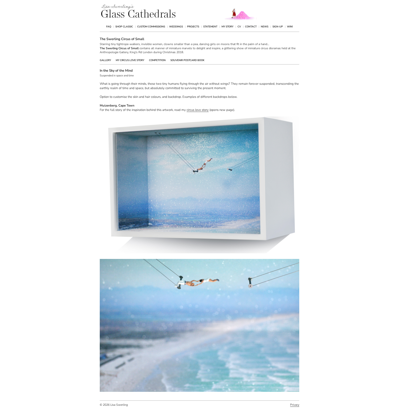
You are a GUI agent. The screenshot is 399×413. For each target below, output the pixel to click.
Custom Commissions (151, 26)
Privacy (294, 405)
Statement (210, 26)
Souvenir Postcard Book (187, 60)
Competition (157, 60)
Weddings (176, 26)
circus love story (198, 110)
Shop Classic (124, 26)
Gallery (105, 60)
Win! (290, 26)
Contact (251, 26)
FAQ (108, 26)
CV (239, 26)
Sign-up (277, 26)
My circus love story (130, 60)
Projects (193, 26)
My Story (227, 26)
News (264, 26)
